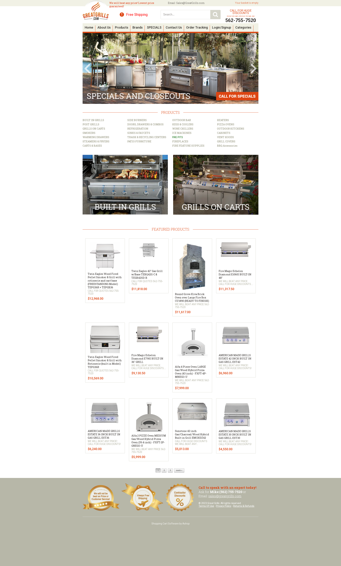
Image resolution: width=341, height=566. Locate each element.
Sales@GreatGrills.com (190, 3)
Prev (87, 69)
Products (121, 27)
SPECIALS (154, 27)
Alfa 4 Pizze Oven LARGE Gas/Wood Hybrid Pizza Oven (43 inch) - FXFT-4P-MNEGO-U (191, 372)
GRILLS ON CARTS (94, 128)
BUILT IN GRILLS (93, 120)
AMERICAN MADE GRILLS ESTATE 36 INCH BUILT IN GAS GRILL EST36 (104, 434)
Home (89, 27)
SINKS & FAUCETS (138, 133)
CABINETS (223, 133)
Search (215, 14)
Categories (243, 27)
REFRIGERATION (137, 128)
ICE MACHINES (181, 133)
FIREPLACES (180, 141)
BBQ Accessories (227, 145)
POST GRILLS (91, 124)
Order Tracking (197, 27)
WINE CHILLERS (182, 128)
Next (254, 69)
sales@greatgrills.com (224, 496)
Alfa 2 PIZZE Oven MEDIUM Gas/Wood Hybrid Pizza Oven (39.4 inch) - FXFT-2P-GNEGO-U (148, 440)
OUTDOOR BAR (181, 120)
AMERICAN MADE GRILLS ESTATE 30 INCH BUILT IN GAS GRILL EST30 (235, 434)
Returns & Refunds (243, 506)
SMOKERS (89, 133)
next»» (179, 470)
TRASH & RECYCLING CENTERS (146, 137)
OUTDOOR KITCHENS (230, 128)
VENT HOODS (225, 137)
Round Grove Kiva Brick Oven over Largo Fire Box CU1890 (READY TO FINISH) (192, 297)
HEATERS (223, 120)
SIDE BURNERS (137, 120)
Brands (137, 27)
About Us (104, 27)
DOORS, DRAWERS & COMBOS (145, 124)
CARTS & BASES (92, 145)
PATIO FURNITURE (139, 141)
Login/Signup (221, 27)
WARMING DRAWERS (96, 137)
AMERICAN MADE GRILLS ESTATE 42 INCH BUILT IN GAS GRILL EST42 (235, 358)
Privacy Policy (223, 506)
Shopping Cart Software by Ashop (170, 523)
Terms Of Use (206, 506)
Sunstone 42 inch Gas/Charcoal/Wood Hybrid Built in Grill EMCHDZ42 (192, 434)
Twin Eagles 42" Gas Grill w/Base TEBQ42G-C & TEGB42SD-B (147, 274)
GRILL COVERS (226, 141)
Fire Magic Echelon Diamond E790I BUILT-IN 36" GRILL (147, 358)
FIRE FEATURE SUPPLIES (188, 145)
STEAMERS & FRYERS (96, 141)
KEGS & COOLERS (182, 124)
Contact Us (174, 27)
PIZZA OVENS (225, 124)
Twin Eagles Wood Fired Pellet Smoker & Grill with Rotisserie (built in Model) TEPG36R (105, 362)
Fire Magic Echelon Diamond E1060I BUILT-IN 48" (235, 274)
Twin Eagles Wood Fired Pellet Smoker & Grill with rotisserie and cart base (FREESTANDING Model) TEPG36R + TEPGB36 (105, 280)
